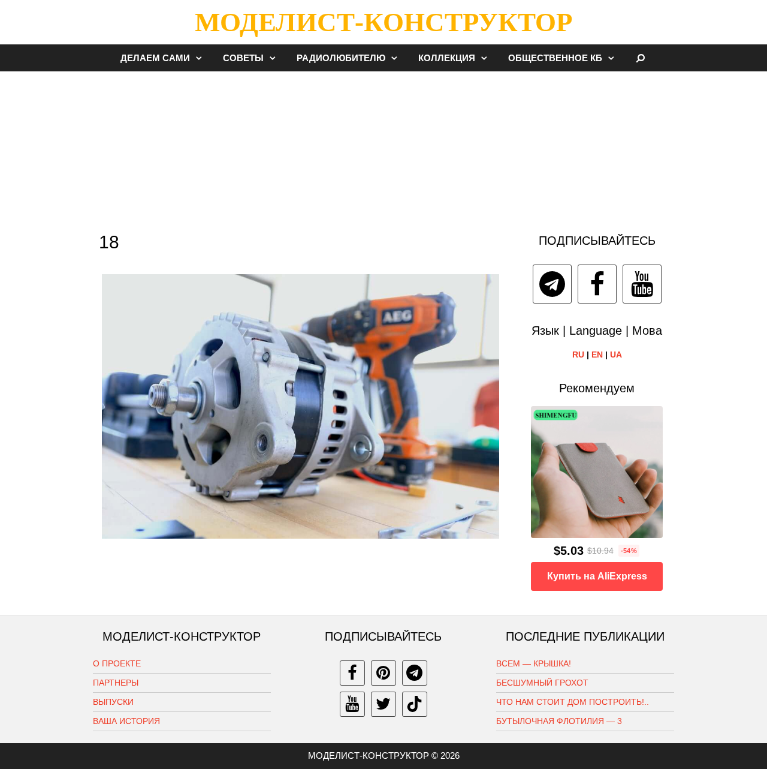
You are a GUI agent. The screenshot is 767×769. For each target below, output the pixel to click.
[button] (202, 57)
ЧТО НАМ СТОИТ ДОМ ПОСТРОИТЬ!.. (572, 702)
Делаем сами (155, 58)
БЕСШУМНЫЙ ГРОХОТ (542, 682)
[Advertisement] (383, 146)
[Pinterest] (383, 673)
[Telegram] (552, 284)
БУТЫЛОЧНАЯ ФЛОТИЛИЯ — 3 (559, 721)
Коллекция (446, 58)
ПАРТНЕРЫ (115, 682)
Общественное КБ (555, 58)
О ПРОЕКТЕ (117, 663)
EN (597, 354)
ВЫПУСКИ (113, 702)
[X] (383, 704)
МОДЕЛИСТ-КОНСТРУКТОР (383, 22)
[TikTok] (414, 704)
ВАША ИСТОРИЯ (126, 721)
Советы (243, 58)
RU (578, 354)
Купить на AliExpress (597, 576)
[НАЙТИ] (641, 57)
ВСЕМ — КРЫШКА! (533, 663)
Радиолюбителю (341, 58)
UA (616, 354)
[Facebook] (597, 284)
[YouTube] (642, 284)
